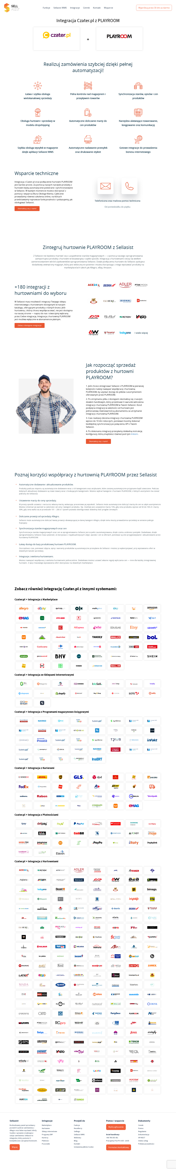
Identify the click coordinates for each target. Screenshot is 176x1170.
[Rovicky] (24, 1032)
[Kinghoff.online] (79, 966)
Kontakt (97, 7)
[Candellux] (152, 899)
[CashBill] (79, 833)
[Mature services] (152, 985)
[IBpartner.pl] (115, 1080)
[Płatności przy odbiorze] (79, 843)
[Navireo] (97, 749)
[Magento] (42, 684)
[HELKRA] (79, 946)
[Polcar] (24, 1023)
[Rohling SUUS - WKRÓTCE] (60, 796)
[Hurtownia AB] (115, 946)
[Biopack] (42, 899)
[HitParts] (97, 946)
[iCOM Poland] (24, 956)
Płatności (45, 1141)
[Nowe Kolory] (24, 806)
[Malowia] (24, 1080)
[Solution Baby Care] (115, 1032)
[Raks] (152, 730)
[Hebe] (97, 627)
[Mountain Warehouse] (97, 656)
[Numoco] (97, 1004)
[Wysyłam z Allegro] (152, 787)
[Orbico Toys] (134, 1004)
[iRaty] (134, 843)
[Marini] (60, 985)
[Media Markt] (60, 637)
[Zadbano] (24, 796)
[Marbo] (42, 985)
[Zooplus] (24, 656)
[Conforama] (42, 647)
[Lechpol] (60, 975)
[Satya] (42, 1032)
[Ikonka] (60, 956)
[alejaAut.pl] (134, 1061)
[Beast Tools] (60, 889)
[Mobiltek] (24, 843)
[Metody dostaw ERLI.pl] (60, 806)
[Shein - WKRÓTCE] (152, 656)
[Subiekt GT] (97, 721)
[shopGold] (42, 693)
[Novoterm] (134, 1080)
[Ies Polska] (42, 956)
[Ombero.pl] (42, 1080)
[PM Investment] (152, 1013)
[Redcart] (79, 693)
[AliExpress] (79, 627)
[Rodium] (152, 1023)
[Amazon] (152, 608)
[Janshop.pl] (134, 956)
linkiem (134, 434)
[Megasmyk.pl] (60, 994)
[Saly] (152, 684)
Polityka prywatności (146, 1144)
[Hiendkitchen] (134, 1071)
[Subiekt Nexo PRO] (79, 721)
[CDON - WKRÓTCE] (60, 666)
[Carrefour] (60, 647)
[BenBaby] (115, 889)
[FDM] (42, 937)
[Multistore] (42, 1004)
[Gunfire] (115, 1071)
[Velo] (60, 1052)
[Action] (42, 870)
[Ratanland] (152, 1080)
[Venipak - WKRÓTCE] (152, 796)
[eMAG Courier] (134, 806)
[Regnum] (97, 1023)
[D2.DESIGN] (79, 908)
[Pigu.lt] (152, 618)
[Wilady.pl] (24, 1061)
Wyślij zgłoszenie (116, 1127)
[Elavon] (60, 852)
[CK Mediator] (60, 1099)
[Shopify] (60, 693)
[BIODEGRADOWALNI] (24, 899)
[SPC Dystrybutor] (24, 1042)
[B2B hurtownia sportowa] (134, 880)
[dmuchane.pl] (42, 918)
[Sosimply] (152, 1032)
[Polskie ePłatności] (60, 843)
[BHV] (60, 656)
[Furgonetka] (42, 787)
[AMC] (115, 870)
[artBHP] (24, 1071)
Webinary (77, 1137)
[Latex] (24, 975)
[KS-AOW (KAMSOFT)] (97, 730)
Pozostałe (46, 1144)
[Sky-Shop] (97, 693)
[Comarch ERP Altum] (60, 730)
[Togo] (134, 1042)
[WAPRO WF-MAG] (24, 721)
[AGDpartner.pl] (97, 870)
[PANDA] (60, 1013)
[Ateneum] (79, 880)
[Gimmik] (152, 937)
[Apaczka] (152, 777)
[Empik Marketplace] (97, 608)
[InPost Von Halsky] (115, 656)
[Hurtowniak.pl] (134, 946)
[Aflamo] (97, 1080)
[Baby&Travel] (24, 889)
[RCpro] (60, 1023)
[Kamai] (24, 966)
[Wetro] (152, 1052)
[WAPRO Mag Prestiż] (42, 730)
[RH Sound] (115, 1023)
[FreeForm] (97, 937)
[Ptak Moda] (42, 1023)
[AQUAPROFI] (42, 1099)
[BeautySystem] (79, 889)
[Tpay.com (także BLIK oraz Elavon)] (24, 824)
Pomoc (141, 1128)
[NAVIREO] (42, 721)
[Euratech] (115, 927)
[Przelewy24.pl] (97, 824)
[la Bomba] (115, 966)
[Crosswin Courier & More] (97, 806)
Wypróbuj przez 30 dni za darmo (154, 7)
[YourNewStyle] (60, 1061)
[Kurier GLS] (79, 777)
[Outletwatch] (24, 1013)
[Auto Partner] (97, 880)
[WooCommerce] (79, 684)
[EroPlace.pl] (60, 927)
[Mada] (24, 985)
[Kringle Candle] (152, 1071)
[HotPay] (24, 833)
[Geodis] (115, 796)
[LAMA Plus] (134, 966)
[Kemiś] (42, 966)
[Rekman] (79, 1080)
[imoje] (152, 833)
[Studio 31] (79, 1042)
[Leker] (79, 975)
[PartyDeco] (115, 1013)
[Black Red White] (60, 627)
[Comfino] (42, 852)
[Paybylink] (152, 843)
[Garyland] (134, 937)
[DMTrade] (24, 918)
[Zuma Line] (79, 1090)
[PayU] (60, 824)
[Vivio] (115, 1052)
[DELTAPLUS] (134, 1090)
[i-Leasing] (115, 843)
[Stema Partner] (42, 1042)
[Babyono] (42, 889)
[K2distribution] (152, 956)
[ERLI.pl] (115, 608)
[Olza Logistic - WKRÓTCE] (79, 796)
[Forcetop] (79, 937)
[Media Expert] (134, 637)
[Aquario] (24, 880)
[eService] (115, 833)
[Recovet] (79, 1023)
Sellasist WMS (60, 7)
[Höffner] (152, 647)
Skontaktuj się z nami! (27, 208)
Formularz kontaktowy (118, 1147)
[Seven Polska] (60, 1032)
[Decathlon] (115, 618)
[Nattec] (60, 1004)
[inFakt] (152, 740)
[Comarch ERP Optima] (134, 721)
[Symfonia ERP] (97, 740)
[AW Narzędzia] (115, 880)
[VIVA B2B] (97, 1052)
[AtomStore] (115, 693)
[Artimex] (42, 880)
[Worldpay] (152, 824)
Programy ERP (47, 1134)
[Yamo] (42, 1061)
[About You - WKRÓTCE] (79, 666)
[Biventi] (79, 899)
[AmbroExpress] (97, 787)
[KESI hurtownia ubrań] (60, 966)
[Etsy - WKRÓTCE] (134, 627)
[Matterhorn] (134, 985)
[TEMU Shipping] (115, 806)
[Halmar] (42, 946)
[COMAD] (60, 908)
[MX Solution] (24, 994)
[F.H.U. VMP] (152, 927)
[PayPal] (79, 824)
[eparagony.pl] (42, 749)
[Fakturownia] (134, 740)
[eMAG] (24, 618)
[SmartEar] (97, 1032)
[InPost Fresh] (42, 618)
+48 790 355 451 (112, 1137)
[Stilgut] (60, 1042)
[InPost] (42, 806)
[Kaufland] (79, 618)
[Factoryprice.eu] (60, 1071)
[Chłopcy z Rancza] (42, 908)
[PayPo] (97, 843)
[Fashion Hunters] (24, 937)
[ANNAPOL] (134, 870)
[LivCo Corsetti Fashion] (115, 975)
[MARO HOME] (97, 985)
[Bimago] (152, 889)
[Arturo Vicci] (60, 880)
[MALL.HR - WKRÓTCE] (115, 666)
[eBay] (42, 608)
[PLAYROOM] (134, 1013)
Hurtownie (46, 1128)
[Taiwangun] (97, 1042)
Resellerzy (78, 1128)
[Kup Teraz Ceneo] (134, 608)
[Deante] (115, 908)
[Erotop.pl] (79, 927)
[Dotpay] (42, 824)
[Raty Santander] (115, 824)
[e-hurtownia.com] (97, 918)
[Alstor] (152, 1061)
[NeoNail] (79, 1004)
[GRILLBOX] (24, 946)
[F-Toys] (134, 927)
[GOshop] (24, 703)
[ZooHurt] (97, 1061)
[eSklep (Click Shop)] (115, 684)
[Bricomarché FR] (42, 656)
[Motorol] (152, 994)
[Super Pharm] (97, 647)
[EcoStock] (134, 918)
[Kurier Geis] (134, 777)
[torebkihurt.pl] (24, 1090)
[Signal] (79, 1032)
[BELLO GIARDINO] (97, 889)
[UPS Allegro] (134, 787)
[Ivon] (97, 956)
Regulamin (142, 1131)
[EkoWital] (42, 927)
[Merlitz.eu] (79, 994)
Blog (75, 1141)
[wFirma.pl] (60, 721)
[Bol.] (152, 637)
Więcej (15, 1147)
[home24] (79, 637)
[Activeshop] (60, 870)
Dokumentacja (143, 1134)
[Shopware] (24, 693)
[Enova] (79, 730)
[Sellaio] (42, 703)
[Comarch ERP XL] (152, 721)
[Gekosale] (134, 684)
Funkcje (46, 7)
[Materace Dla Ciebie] (115, 985)
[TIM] (115, 1042)
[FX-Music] (115, 937)
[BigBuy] (134, 889)
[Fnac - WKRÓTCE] (24, 666)
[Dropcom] (79, 918)
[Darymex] (97, 908)
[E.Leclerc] (115, 647)
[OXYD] (42, 1013)
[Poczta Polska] (115, 777)
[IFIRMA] (60, 749)
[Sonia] (134, 1032)
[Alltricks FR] (79, 656)
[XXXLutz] (134, 647)
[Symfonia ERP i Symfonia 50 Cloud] (115, 721)
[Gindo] (79, 1099)
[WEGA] (134, 1052)
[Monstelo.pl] (134, 994)
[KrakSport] (97, 966)
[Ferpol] (152, 908)
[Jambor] (115, 956)
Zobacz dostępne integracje (29, 325)
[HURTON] (24, 1099)
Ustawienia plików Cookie (84, 1147)
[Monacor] (115, 994)
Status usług (143, 1141)
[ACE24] (24, 870)
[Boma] (97, 899)
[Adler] (79, 870)
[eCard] (97, 833)
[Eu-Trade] (97, 927)
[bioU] (60, 899)
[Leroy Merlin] (42, 637)
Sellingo (77, 1131)
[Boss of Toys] (115, 899)
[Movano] (24, 1004)
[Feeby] (79, 1071)
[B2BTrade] (152, 880)
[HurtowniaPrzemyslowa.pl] (152, 946)
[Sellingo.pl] (24, 684)
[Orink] (152, 1004)
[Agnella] (115, 1061)
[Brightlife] (134, 899)
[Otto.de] (60, 618)
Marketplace (47, 1125)
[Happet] (60, 946)
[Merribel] (152, 1090)
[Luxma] (152, 975)
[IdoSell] (97, 684)
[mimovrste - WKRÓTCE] (97, 666)
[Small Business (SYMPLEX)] (24, 740)
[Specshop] (60, 1090)
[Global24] (134, 796)
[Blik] (42, 833)
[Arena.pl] (60, 608)
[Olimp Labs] (115, 1004)
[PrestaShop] (60, 684)
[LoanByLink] (24, 852)
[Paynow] (42, 843)
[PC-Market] (134, 730)
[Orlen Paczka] (60, 787)
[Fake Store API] (97, 1090)
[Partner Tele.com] (97, 1013)
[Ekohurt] (24, 927)
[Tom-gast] (152, 1042)
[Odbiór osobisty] (79, 787)
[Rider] (134, 1023)
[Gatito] (97, 1071)
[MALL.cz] (115, 637)
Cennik (86, 7)
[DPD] (97, 777)
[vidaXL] (79, 1052)
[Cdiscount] (152, 627)
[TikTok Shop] (134, 656)
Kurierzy (45, 1137)
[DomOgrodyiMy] (60, 918)
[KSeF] (115, 749)
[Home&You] (134, 618)
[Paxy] (79, 806)
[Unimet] (42, 1052)
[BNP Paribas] (60, 833)
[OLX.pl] (79, 608)
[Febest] (60, 937)
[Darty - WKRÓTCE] (42, 666)
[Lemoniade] (97, 975)
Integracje (75, 7)
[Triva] (115, 740)
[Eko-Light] (152, 918)
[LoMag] (115, 730)
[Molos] (97, 994)
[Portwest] (60, 1080)
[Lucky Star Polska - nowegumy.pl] (134, 975)
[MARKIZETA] (79, 985)
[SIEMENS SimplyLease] (134, 824)
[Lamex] (152, 966)
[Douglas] (115, 627)
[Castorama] (42, 627)
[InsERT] (97, 759)
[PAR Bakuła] (79, 1013)
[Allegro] (24, 608)
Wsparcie (108, 7)
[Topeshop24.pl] (24, 1052)
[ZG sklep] (79, 1061)
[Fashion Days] (24, 647)
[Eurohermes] (97, 796)
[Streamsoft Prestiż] (42, 740)
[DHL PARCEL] (42, 777)
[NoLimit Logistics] (115, 787)
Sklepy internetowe (49, 1131)
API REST (141, 1137)
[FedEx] (24, 787)
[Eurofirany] (42, 1090)
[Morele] (24, 627)
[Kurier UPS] (60, 777)
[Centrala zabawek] (24, 908)
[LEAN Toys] (42, 975)
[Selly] (152, 693)
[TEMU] (24, 637)
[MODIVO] (97, 618)
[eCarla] (115, 918)
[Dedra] (134, 908)
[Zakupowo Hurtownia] (115, 1090)
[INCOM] (79, 956)
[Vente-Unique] (79, 647)
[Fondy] (134, 833)
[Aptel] (152, 870)
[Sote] (134, 693)
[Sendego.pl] (24, 777)
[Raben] (42, 796)
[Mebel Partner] (42, 994)
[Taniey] (97, 637)
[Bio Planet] (42, 1071)
